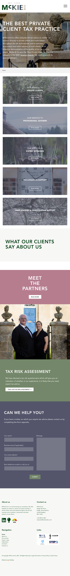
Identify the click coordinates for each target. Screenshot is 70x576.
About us (4, 536)
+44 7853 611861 (41, 518)
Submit (35, 477)
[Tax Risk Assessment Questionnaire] (14, 521)
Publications (5, 542)
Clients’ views (5, 540)
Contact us (5, 545)
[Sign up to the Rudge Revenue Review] (9, 521)
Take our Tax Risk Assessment (19, 389)
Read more (35, 97)
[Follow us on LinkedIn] (4, 521)
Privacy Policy (45, 555)
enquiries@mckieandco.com (44, 519)
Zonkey (12, 560)
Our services (5, 538)
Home (3, 534)
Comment (4, 544)
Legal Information (36, 555)
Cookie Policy (53, 555)
